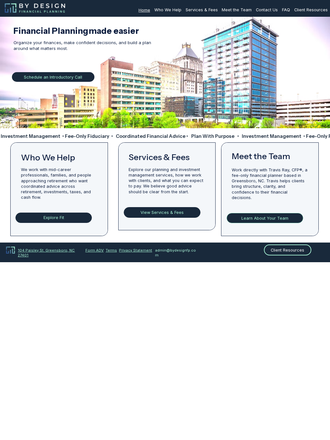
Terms (111, 250)
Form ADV (94, 250)
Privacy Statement (135, 250)
